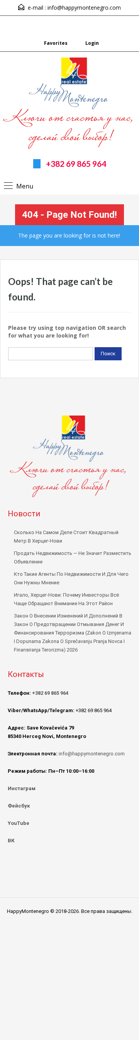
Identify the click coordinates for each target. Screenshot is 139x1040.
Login (91, 43)
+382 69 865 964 (76, 163)
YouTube (18, 823)
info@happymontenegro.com (84, 7)
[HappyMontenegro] (70, 104)
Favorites (56, 43)
